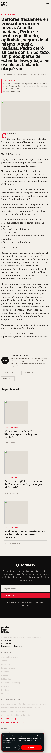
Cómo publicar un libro (9, 657)
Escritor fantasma (8, 668)
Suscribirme (10, 596)
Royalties (5, 690)
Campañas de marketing (10, 683)
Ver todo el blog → (9, 719)
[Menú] (48, 4)
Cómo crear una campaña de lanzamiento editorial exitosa (23, 704)
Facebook (29, 373)
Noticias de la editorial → (12, 722)
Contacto (5, 675)
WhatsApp (8, 378)
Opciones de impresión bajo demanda (15, 715)
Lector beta (5, 664)
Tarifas (4, 661)
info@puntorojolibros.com (11, 646)
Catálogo (5, 686)
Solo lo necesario (11, 747)
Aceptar (31, 747)
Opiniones (5, 672)
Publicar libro (6, 679)
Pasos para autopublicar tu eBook (14, 711)
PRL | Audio (5, 694)
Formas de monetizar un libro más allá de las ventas (20, 708)
